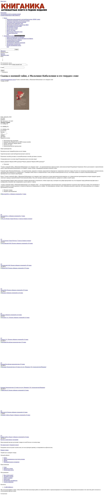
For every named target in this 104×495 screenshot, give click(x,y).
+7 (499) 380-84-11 (8, 487)
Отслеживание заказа (6, 64)
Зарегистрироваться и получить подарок (14, 459)
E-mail (2, 67)
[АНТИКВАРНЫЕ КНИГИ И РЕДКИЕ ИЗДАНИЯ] (24, 11)
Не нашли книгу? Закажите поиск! (10, 445)
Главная (3, 79)
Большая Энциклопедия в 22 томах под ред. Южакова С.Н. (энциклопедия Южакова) (23, 387)
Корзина (3, 53)
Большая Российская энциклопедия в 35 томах (13, 364)
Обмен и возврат (8, 477)
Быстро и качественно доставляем (9, 439)
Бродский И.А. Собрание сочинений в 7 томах (13, 216)
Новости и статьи (8, 468)
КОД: (2, 117)
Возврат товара (5, 450)
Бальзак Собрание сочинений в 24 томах (11, 314)
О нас (5, 467)
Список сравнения (8, 482)
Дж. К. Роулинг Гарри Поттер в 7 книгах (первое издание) (16, 240)
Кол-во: (2, 132)
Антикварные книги (10, 79)
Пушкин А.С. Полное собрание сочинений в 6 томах (14, 339)
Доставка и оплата (8, 476)
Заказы (5, 460)
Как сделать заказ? (8, 475)
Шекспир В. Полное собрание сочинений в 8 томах (14, 412)
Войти (5, 457)
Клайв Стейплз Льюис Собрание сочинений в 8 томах (15, 437)
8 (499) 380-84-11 (10, 15)
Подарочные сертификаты (10, 480)
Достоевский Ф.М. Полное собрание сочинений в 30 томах (16, 265)
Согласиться (4, 493)
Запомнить (5, 72)
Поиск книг (7, 479)
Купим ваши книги (9, 470)
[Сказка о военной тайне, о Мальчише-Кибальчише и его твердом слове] (21, 115)
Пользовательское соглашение (11, 462)
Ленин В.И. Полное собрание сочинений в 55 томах (14, 290)
